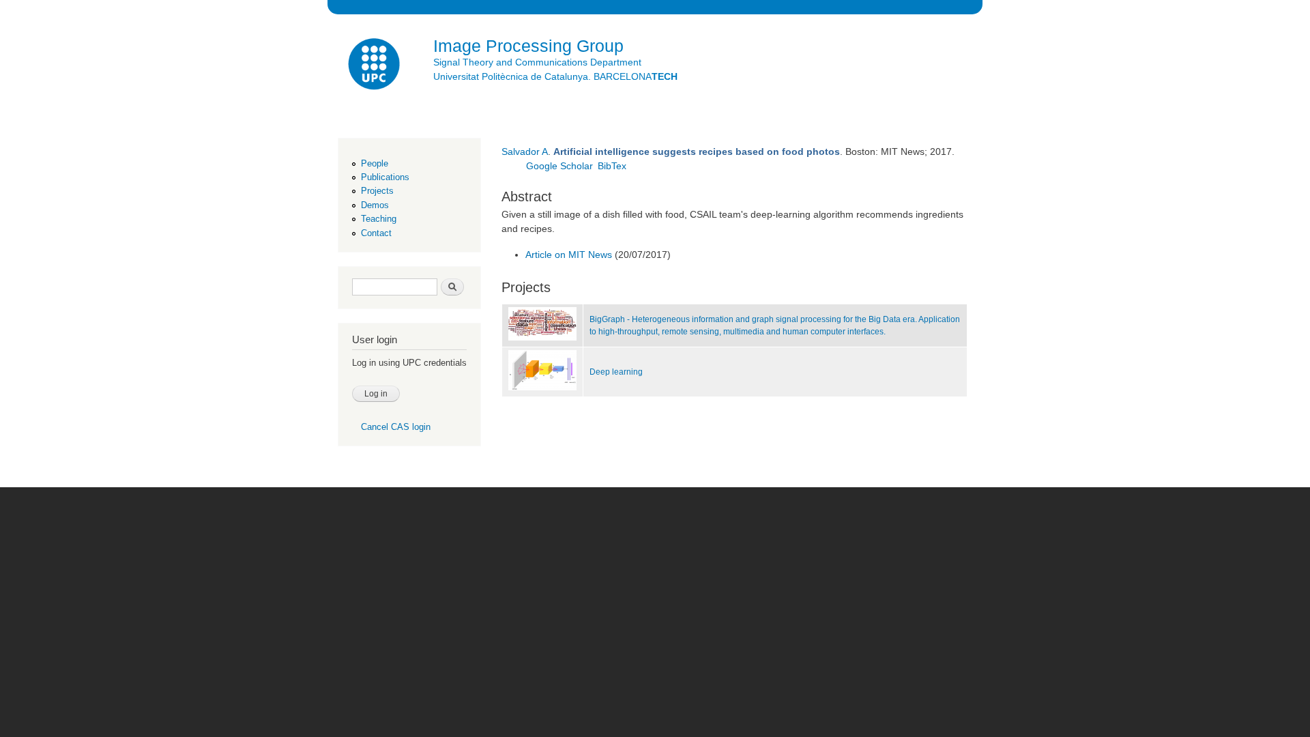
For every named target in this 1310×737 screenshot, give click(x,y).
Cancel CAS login (396, 427)
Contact (376, 233)
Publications (385, 177)
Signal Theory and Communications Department (537, 62)
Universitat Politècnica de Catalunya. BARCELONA (555, 76)
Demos (375, 205)
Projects (377, 191)
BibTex (612, 165)
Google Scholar (559, 165)
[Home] (375, 65)
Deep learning (616, 372)
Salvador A (524, 151)
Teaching (378, 219)
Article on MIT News (568, 254)
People (374, 163)
